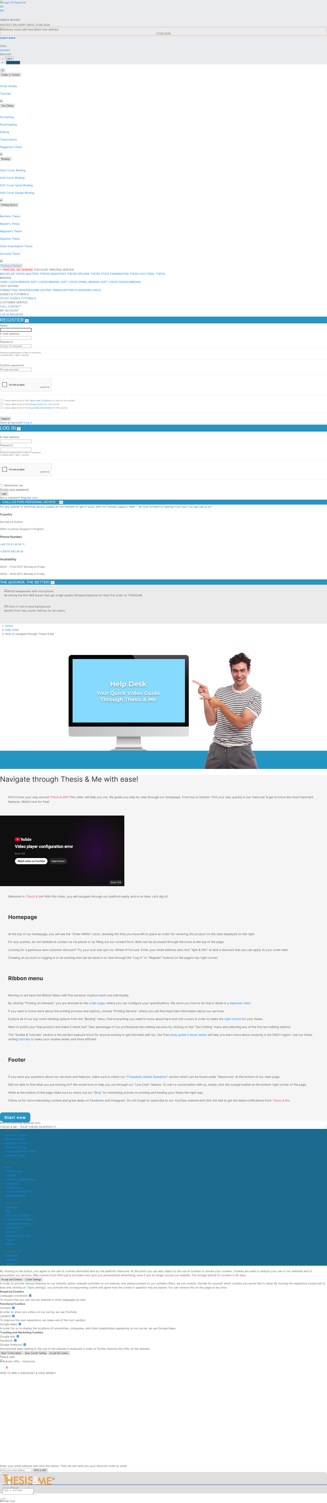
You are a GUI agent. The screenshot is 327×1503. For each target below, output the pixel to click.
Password (6, 341)
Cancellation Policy (17, 1223)
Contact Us (12, 1187)
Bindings (5, 159)
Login (4, 493)
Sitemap (10, 1244)
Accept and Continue (11, 1279)
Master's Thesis (15, 1139)
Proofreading (8, 124)
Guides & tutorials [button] (14, 294)
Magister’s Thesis (11, 231)
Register (5, 418)
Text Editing (7, 105)
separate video (240, 1003)
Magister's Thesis (16, 1143)
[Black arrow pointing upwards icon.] (20, 1123)
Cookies (10, 1231)
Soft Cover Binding (12, 177)
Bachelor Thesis (10, 216)
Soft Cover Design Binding (17, 192)
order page (97, 1003)
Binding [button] (5, 278)
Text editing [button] (9, 286)
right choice (233, 1019)
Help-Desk (12, 629)
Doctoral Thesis (10, 253)
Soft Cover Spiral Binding (16, 185)
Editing (4, 132)
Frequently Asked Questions (147, 1077)
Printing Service (9, 205)
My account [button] (9, 310)
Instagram (11, 1259)
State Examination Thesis (16, 246)
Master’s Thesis (10, 223)
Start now (15, 1117)
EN (2, 10)
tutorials (24, 1039)
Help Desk (11, 1207)
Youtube (10, 1263)
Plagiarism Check (11, 147)
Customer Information (40, 408)
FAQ (7, 1211)
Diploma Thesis (10, 238)
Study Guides (8, 86)
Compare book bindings (20, 1179)
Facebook (11, 1255)
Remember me (13, 485)
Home (9, 625)
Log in (9, 58)
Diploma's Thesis (16, 1147)
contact (14, 306)
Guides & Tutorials (10, 74)
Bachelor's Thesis (16, 1135)
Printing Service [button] (61, 269)
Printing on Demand (11, 266)
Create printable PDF (18, 1191)
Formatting (7, 117)
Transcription (8, 139)
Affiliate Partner (15, 1195)
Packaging (12, 1183)
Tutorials (5, 93)
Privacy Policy (36, 404)
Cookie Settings (33, 1279)
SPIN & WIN (40, 1470)
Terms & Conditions (17, 1215)
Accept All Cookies (59, 1353)
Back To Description (11, 1353)
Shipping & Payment (18, 1235)
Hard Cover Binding (12, 170)
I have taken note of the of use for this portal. (39, 400)
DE (2, 6)
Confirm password (12, 365)
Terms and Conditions (40, 400)
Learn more (7, 37)
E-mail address (9, 333)
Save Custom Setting (35, 1353)
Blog (98, 1092)
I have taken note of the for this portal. (32, 404)
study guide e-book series (188, 1035)
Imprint (9, 1240)
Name (3, 325)
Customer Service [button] (14, 302)
